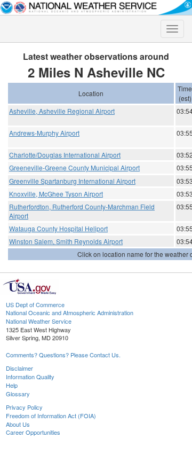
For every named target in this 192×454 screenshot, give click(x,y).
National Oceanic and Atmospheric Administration (69, 312)
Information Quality (30, 376)
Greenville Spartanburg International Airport (72, 180)
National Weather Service (38, 321)
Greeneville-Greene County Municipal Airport (74, 167)
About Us (18, 424)
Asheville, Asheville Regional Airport (62, 110)
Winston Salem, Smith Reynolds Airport (66, 241)
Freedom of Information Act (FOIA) (51, 415)
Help (12, 385)
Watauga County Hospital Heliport (58, 228)
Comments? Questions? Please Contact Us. (63, 354)
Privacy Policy (24, 407)
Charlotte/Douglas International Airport (65, 154)
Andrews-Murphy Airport (44, 132)
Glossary (18, 393)
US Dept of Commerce (35, 304)
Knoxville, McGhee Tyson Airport (56, 193)
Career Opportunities (33, 432)
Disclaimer (19, 368)
